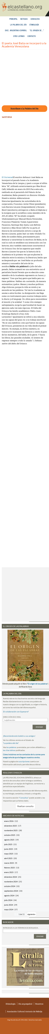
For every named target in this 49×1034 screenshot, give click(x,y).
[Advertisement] (24, 78)
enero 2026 (9, 821)
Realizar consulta (25, 806)
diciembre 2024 (10, 877)
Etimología (34, 25)
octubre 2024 (9, 886)
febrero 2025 (9, 867)
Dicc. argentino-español (16, 30)
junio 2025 (8, 849)
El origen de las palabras (37, 683)
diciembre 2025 (10, 826)
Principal (13, 19)
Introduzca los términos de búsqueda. (20, 928)
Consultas (35, 19)
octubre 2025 (9, 835)
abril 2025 (8, 858)
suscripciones (24, 761)
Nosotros (39, 1004)
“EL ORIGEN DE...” (37, 30)
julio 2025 (8, 844)
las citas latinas (9, 750)
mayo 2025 (8, 853)
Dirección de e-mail (12, 717)
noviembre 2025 (11, 830)
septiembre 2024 (11, 891)
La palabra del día (18, 25)
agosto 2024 (9, 895)
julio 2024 (8, 900)
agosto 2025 (9, 840)
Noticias (24, 19)
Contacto (31, 36)
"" (11, 743)
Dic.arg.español (25, 1004)
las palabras (11, 747)
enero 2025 (9, 872)
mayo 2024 (8, 909)
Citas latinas (19, 36)
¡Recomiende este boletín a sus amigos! (19, 736)
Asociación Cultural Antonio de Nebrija (24, 1011)
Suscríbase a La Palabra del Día (24, 108)
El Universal (7, 177)
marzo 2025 (9, 863)
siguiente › (31, 914)
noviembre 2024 (11, 881)
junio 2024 (8, 905)
